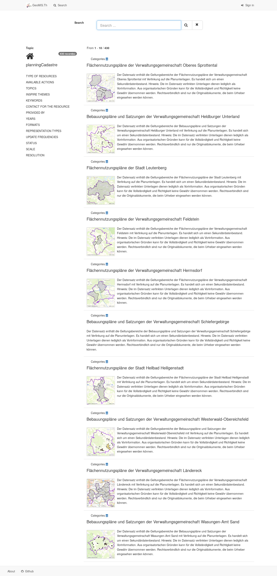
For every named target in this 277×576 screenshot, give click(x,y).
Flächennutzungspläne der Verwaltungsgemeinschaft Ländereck (144, 470)
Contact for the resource (48, 106)
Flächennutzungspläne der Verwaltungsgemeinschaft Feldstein (143, 219)
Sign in (249, 5)
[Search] (186, 25)
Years (30, 119)
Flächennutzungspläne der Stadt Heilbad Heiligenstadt (135, 368)
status (31, 143)
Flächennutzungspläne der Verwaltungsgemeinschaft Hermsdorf (144, 270)
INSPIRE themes (38, 94)
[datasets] (107, 59)
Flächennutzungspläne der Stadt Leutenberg (126, 168)
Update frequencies (42, 137)
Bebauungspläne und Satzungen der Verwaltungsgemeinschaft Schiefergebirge (158, 321)
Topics (31, 88)
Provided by (35, 112)
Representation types (43, 131)
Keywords (34, 100)
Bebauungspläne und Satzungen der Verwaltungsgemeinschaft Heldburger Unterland (163, 116)
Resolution (35, 155)
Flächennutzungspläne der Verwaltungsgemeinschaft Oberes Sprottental (152, 65)
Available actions (40, 82)
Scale (30, 149)
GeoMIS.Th (39, 5)
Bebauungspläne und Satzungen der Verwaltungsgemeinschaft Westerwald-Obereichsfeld (167, 419)
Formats (33, 125)
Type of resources (41, 76)
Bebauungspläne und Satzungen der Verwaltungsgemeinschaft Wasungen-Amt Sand (163, 522)
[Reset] (197, 25)
